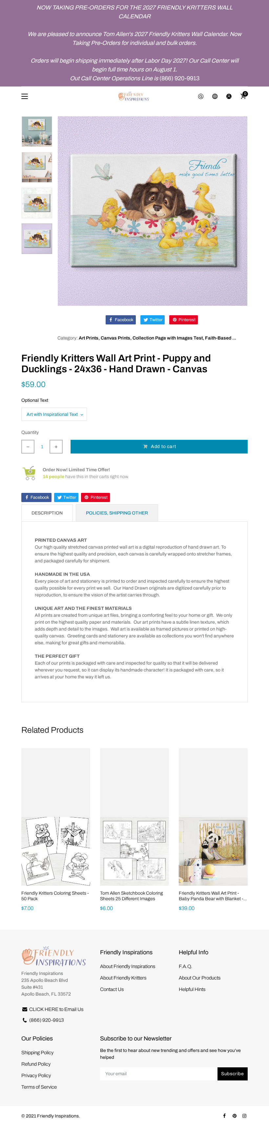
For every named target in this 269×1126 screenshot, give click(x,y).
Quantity (30, 432)
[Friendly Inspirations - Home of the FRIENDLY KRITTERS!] (134, 96)
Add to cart (163, 446)
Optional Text (34, 400)
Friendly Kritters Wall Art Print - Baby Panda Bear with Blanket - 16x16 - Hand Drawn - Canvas (211, 899)
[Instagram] (244, 1116)
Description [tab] (47, 513)
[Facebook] (224, 1116)
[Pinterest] (234, 1116)
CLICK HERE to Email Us (56, 1009)
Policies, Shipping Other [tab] (117, 513)
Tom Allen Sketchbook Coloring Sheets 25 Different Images (131, 896)
